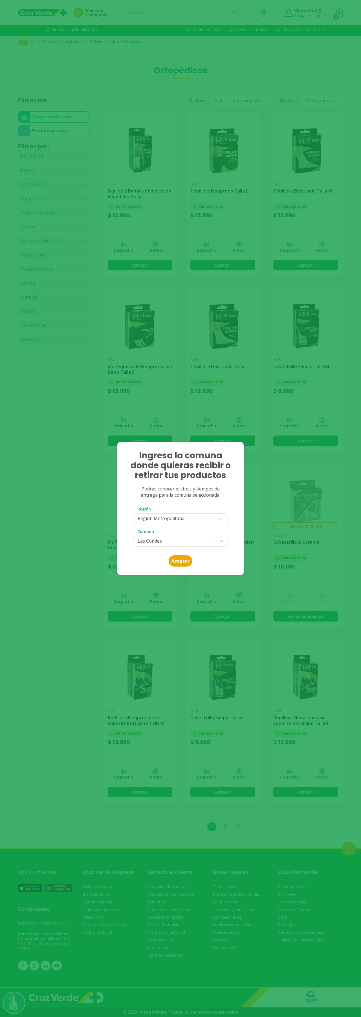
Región (144, 509)
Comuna (145, 531)
